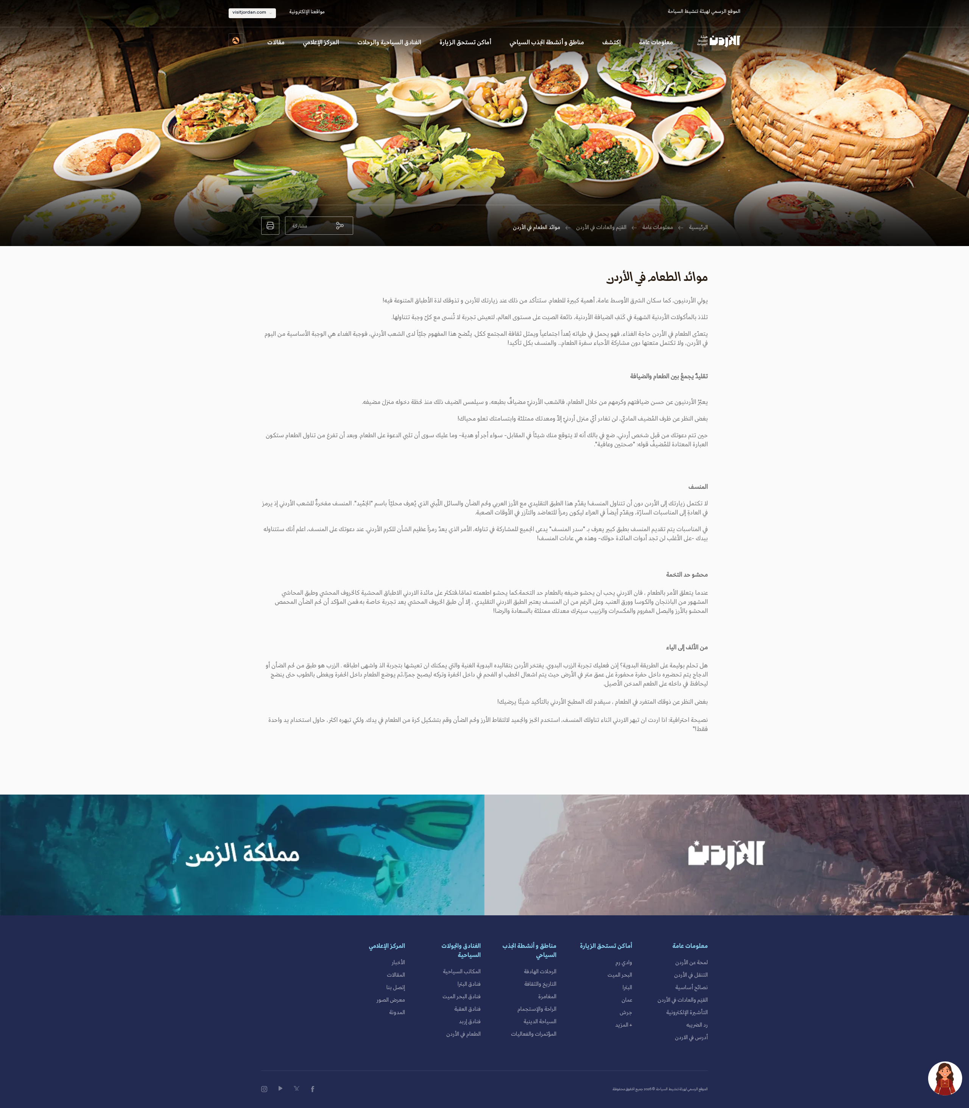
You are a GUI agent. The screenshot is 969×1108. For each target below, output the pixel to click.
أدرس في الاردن (691, 1037)
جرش (626, 1012)
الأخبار (398, 962)
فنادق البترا (469, 984)
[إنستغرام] (264, 1089)
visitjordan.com (249, 12)
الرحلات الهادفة (540, 971)
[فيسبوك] (312, 1089)
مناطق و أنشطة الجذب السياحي (546, 43)
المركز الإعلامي (321, 43)
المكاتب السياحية (462, 971)
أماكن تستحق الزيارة (465, 43)
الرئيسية (698, 227)
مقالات (276, 43)
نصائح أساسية (691, 987)
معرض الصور (391, 1000)
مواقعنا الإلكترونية (307, 12)
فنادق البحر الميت (461, 996)
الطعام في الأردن (463, 1034)
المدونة (397, 1012)
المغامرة (547, 996)
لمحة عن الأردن (691, 962)
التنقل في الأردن (691, 975)
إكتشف (611, 43)
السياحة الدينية (539, 1021)
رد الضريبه (697, 1025)
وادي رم (623, 962)
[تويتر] (297, 1088)
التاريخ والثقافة (540, 984)
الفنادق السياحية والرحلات (389, 43)
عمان (627, 1000)
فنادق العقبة (467, 1009)
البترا (627, 987)
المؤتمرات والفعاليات (533, 1034)
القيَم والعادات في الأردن (601, 227)
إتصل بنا (395, 987)
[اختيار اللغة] (236, 40)
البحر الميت (620, 975)
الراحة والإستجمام (536, 1009)
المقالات (396, 975)
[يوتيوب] (280, 1088)
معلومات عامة (656, 43)
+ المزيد (623, 1025)
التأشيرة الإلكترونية (687, 1012)
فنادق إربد (470, 1021)
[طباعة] (270, 226)
